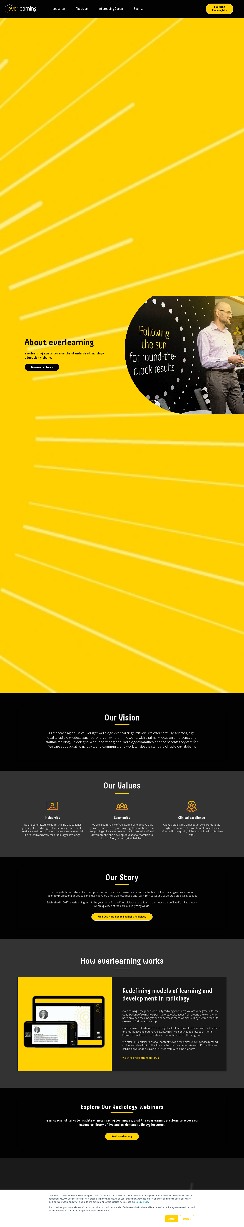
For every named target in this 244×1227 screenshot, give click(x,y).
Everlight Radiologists (219, 9)
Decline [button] (187, 1218)
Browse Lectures (42, 367)
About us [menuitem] (82, 9)
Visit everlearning (122, 1136)
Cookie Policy (142, 1201)
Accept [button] (171, 1218)
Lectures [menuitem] (59, 9)
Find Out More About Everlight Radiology (122, 916)
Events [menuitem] (138, 9)
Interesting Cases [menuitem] (110, 9)
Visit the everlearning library (139, 1057)
